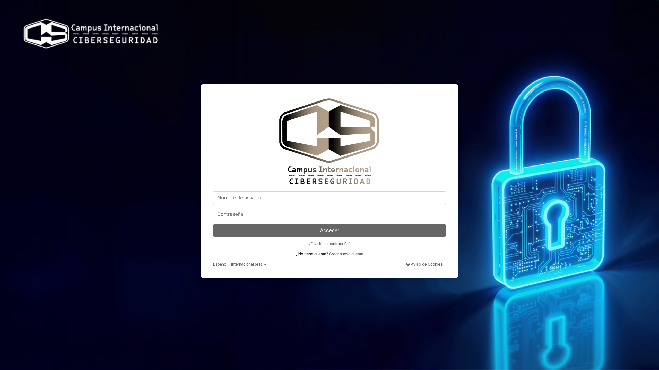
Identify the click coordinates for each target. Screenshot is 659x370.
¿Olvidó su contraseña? (330, 243)
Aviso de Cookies (426, 264)
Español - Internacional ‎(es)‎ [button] (238, 264)
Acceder (329, 230)
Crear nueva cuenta (346, 254)
